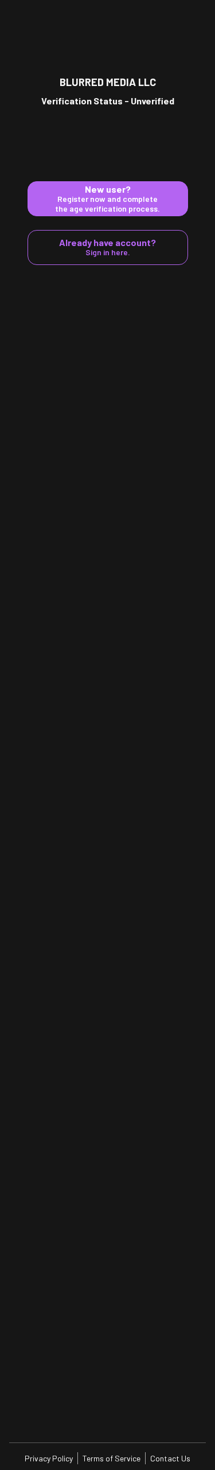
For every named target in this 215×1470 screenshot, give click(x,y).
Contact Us (170, 1458)
